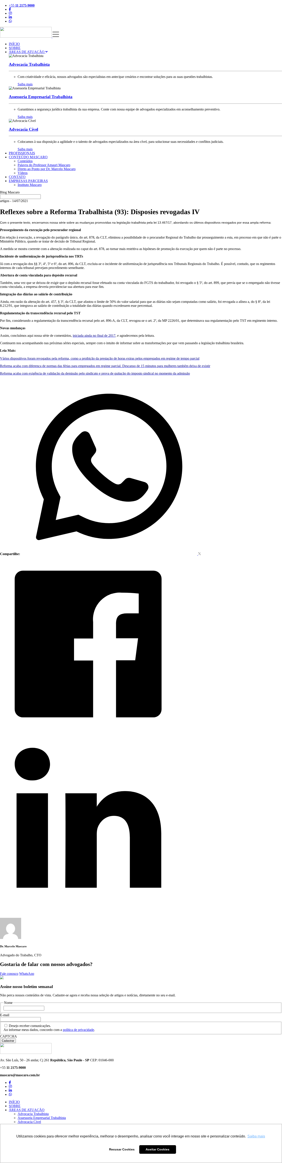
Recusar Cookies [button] (122, 1149)
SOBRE (14, 48)
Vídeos (23, 173)
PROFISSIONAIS (22, 153)
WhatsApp (26, 973)
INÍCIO (14, 44)
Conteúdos (25, 161)
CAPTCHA (8, 1036)
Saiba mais (25, 84)
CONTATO (17, 177)
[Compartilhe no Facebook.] (88, 731)
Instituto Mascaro (30, 185)
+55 (22, 5)
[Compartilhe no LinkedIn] (88, 908)
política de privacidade (78, 1030)
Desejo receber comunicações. (30, 1026)
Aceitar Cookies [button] (157, 1149)
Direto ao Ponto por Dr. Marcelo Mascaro (47, 169)
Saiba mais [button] (256, 1136)
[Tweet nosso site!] (199, 554)
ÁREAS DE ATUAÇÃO (27, 52)
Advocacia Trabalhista (33, 1114)
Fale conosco (9, 973)
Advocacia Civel (29, 1122)
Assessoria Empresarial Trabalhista (42, 1118)
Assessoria (40, 96)
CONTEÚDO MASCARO (28, 157)
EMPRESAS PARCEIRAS (28, 181)
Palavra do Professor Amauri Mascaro (44, 165)
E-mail (4, 1015)
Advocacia (29, 64)
